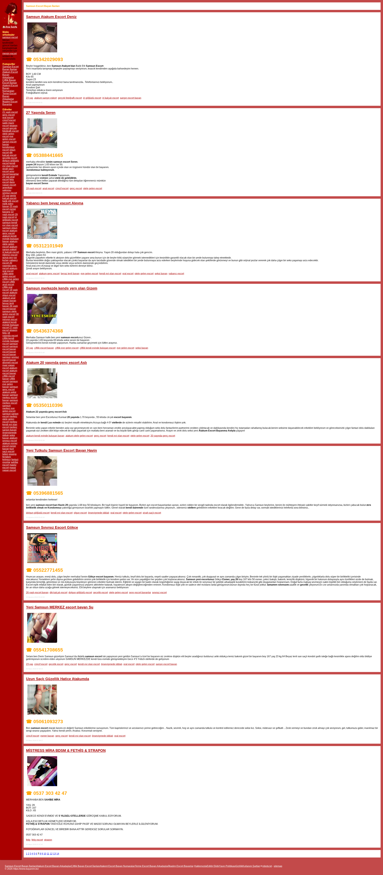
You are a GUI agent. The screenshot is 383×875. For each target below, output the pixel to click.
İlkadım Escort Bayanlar (9, 103)
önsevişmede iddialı (98, 512)
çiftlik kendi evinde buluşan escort (97, 348)
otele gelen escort (92, 188)
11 (48, 853)
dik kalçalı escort (58, 592)
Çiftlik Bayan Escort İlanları (9, 81)
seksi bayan (161, 273)
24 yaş (29, 348)
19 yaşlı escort (33, 188)
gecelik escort (100, 592)
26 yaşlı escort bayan (37, 592)
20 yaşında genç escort (163, 435)
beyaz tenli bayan (70, 273)
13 (54, 853)
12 (51, 853)
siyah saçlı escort (152, 512)
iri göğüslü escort (92, 98)
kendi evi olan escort (110, 273)
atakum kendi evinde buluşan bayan (45, 435)
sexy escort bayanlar (140, 592)
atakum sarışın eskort (45, 98)
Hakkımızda (200, 866)
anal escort (48, 188)
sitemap (278, 866)
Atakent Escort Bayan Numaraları (117, 866)
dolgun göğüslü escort (38, 512)
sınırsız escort (159, 592)
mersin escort (9, 53)
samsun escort (10, 37)
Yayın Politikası (227, 866)
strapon (48, 839)
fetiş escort (37, 839)
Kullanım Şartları (251, 866)
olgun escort (80, 512)
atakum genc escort (49, 273)
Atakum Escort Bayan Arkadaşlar (53, 866)
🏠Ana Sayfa (9, 27)
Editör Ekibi (213, 866)
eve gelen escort (89, 273)
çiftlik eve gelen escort (67, 348)
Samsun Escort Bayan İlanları (10, 68)
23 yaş (29, 98)
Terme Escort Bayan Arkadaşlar (151, 866)
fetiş (28, 839)
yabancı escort (176, 273)
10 (45, 853)
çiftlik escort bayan (44, 348)
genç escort (76, 188)
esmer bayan (47, 736)
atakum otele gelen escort (79, 435)
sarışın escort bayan (130, 98)
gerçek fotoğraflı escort (70, 98)
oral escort (127, 273)
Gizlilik (239, 866)
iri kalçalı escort (110, 98)
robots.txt (267, 866)
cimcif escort (62, 188)
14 (57, 853)
